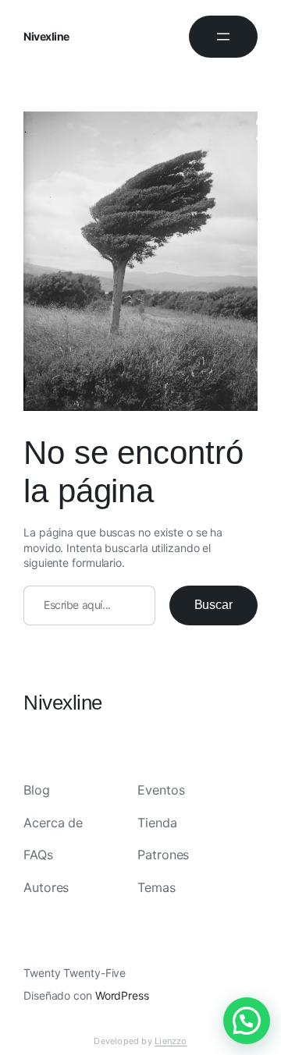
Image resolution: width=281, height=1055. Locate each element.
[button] (246, 1020)
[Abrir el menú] (223, 37)
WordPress (122, 995)
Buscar (213, 604)
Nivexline (46, 36)
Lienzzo (171, 1041)
